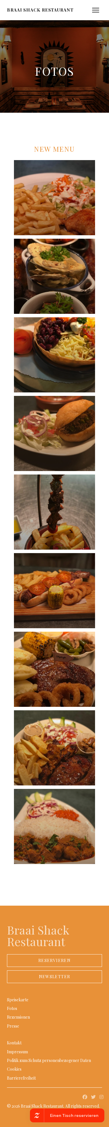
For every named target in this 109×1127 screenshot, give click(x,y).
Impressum (17, 1051)
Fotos (12, 1008)
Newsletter (54, 976)
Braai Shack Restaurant (40, 10)
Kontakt (14, 1043)
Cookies (14, 1069)
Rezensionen (18, 1017)
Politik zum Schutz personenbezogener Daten (49, 1060)
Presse (13, 1026)
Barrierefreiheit (21, 1078)
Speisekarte (17, 999)
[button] (95, 10)
